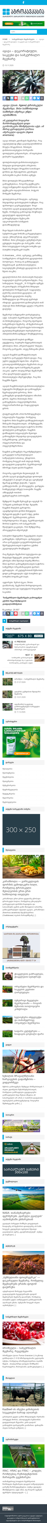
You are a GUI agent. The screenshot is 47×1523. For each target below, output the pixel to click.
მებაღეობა (7, 769)
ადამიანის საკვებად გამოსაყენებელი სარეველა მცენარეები (27, 706)
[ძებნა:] (23, 32)
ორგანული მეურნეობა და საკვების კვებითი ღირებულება (29, 989)
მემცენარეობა (9, 785)
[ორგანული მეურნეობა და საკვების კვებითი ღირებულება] (8, 989)
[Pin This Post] (16, 98)
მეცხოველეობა (9, 802)
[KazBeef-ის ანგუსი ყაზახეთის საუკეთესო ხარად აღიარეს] (23, 1394)
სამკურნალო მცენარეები (16, 598)
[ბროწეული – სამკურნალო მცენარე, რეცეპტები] (23, 1333)
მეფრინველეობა (10, 790)
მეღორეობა (8, 798)
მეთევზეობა (8, 781)
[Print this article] (23, 98)
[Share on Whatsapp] (27, 98)
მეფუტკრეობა (9, 794)
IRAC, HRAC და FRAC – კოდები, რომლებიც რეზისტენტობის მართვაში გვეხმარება (22, 1474)
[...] (35, 915)
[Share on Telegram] (34, 98)
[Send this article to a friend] (19, 98)
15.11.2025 (9, 65)
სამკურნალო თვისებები (18, 621)
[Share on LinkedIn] (12, 98)
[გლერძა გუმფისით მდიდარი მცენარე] (8, 694)
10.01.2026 (21, 697)
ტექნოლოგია (12, 1182)
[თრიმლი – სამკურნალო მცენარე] (8, 681)
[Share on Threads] (42, 98)
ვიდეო (9, 1045)
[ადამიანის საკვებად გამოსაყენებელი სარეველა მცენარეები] (8, 707)
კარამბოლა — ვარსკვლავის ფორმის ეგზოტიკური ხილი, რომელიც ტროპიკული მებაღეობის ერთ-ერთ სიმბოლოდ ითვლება (21, 888)
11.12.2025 (21, 712)
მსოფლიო (10, 1378)
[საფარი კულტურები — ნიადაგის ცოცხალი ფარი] (8, 1033)
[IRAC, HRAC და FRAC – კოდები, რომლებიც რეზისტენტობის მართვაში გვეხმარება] (23, 1456)
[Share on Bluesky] (38, 98)
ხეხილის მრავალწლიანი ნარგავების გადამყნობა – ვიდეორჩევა (19, 1079)
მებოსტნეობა (9, 773)
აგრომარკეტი (12, 1439)
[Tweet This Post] (8, 98)
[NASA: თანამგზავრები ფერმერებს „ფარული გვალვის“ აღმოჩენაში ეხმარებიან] (23, 1198)
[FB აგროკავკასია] (23, 2)
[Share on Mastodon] (31, 98)
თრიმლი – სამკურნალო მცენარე (29, 679)
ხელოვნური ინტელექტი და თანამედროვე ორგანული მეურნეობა (27, 1020)
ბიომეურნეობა (12, 968)
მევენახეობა (8, 777)
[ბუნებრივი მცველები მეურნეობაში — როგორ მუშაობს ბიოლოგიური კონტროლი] (8, 1003)
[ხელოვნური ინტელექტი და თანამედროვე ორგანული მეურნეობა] (8, 1019)
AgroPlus (10, 1246)
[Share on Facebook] (4, 98)
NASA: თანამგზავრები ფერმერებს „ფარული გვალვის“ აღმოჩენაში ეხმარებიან (22, 1216)
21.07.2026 (21, 682)
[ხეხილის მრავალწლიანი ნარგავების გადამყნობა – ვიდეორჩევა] (23, 1061)
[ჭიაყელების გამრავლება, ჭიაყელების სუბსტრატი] (8, 976)
